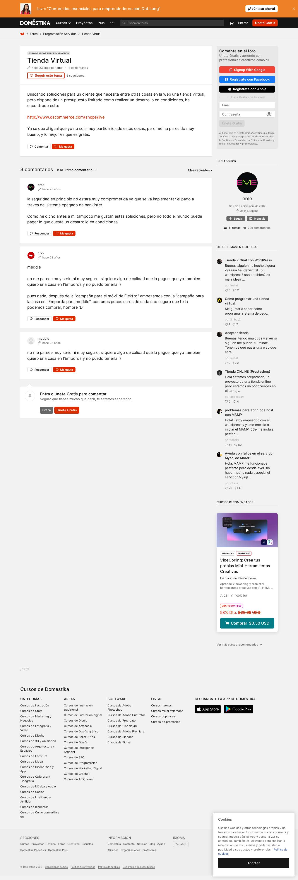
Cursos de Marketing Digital (83, 768)
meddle (43, 338)
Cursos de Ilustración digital (83, 715)
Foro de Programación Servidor (49, 53)
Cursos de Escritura (33, 756)
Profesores (149, 850)
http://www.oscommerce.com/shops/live (66, 117)
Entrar (243, 23)
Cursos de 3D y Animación (38, 741)
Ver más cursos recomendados (239, 644)
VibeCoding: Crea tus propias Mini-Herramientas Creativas (245, 566)
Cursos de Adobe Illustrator (126, 715)
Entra (46, 410)
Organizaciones (130, 850)
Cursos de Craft (31, 711)
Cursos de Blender (120, 737)
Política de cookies (109, 866)
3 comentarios (78, 67)
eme (59, 67)
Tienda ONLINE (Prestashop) (247, 371)
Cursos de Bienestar (34, 807)
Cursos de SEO (74, 757)
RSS (26, 669)
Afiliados (113, 850)
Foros (34, 34)
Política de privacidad (83, 866)
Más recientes (199, 170)
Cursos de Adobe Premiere (126, 731)
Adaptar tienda (237, 333)
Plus (101, 23)
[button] (112, 22)
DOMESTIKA (35, 22)
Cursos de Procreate (122, 720)
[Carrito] (231, 22)
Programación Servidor (59, 34)
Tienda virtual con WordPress (248, 260)
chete (234, 483)
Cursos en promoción (165, 721)
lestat (234, 285)
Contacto (129, 844)
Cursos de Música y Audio (38, 786)
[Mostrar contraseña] (269, 114)
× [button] (293, 8)
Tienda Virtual (49, 60)
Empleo (51, 844)
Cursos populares (163, 716)
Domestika (114, 844)
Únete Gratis (67, 410)
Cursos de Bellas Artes (79, 737)
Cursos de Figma (119, 742)
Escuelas (87, 844)
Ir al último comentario (75, 170)
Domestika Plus (57, 850)
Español (180, 844)
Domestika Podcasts (33, 850)
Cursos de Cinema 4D (122, 726)
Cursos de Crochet (77, 773)
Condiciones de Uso (262, 136)
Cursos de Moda (31, 761)
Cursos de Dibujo (75, 720)
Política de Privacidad (234, 140)
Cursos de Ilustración (34, 705)
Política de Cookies (261, 140)
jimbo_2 (235, 319)
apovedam (237, 396)
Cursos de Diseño (32, 735)
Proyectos (84, 23)
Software (117, 699)
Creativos (73, 844)
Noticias (142, 844)
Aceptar (254, 863)
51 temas (234, 227)
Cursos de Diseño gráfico (81, 731)
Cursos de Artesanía (78, 726)
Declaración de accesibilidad (139, 866)
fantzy (234, 440)
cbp (41, 253)
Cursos (24, 844)
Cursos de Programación (80, 763)
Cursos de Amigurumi (78, 779)
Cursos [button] (62, 23)
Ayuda (161, 844)
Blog (152, 844)
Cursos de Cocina (32, 792)
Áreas (69, 699)
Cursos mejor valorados (167, 711)
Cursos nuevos (161, 705)
